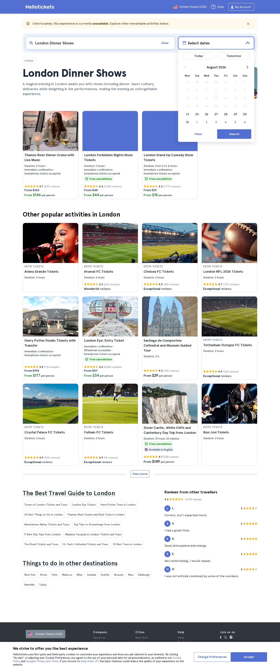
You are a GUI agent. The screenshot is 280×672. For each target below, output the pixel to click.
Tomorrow (233, 56)
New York (29, 574)
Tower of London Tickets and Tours (45, 504)
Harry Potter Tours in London (118, 504)
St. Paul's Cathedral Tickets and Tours (85, 544)
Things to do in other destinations (70, 563)
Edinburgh (144, 574)
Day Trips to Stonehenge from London (97, 524)
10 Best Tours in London (127, 544)
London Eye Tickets (84, 504)
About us (99, 637)
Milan (79, 574)
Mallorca (67, 574)
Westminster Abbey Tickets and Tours (46, 524)
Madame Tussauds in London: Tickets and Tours (93, 534)
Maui (130, 574)
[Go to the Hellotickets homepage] (40, 7)
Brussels (118, 574)
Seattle (105, 574)
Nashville (29, 584)
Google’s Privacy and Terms (42, 661)
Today (198, 56)
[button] (50, 155)
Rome (43, 574)
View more (140, 474)
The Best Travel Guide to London (69, 493)
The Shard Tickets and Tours (41, 544)
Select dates (199, 43)
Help (181, 637)
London (29, 60)
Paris (54, 574)
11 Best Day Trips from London (42, 534)
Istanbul (91, 574)
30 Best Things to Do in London (43, 514)
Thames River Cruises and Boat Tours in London (95, 514)
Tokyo (42, 584)
